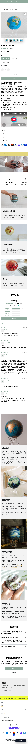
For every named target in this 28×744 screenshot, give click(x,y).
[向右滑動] (25, 40)
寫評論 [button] (14, 318)
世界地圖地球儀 (6, 9)
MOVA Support (21, 740)
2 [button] (12, 407)
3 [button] (14, 407)
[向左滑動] (2, 40)
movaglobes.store (11, 739)
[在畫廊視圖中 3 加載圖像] (17, 40)
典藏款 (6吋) (15, 59)
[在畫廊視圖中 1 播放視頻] (10, 40)
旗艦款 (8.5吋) (5, 63)
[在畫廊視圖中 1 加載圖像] (6, 40)
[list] (14, 181)
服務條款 (14, 740)
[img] (4, 327)
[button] (4, 48)
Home (2, 9)
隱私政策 (9, 740)
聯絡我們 (14, 668)
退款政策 (4, 741)
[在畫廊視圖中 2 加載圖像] (14, 40)
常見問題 (14, 672)
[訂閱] (25, 690)
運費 (10, 53)
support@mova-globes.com (7, 720)
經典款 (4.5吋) (5, 59)
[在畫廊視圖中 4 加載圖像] (21, 40)
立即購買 (14, 78)
